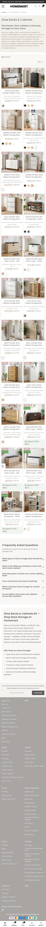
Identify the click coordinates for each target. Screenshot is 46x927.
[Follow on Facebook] (3, 910)
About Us (5, 704)
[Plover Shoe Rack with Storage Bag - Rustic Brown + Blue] (34, 204)
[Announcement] (23, 1)
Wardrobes (29, 823)
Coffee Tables (30, 759)
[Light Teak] (2, 399)
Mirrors (27, 827)
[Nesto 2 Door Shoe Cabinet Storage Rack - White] (34, 372)
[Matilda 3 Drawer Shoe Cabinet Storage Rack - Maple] (11, 120)
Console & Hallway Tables (34, 766)
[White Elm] (2, 441)
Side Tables (29, 762)
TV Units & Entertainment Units (33, 849)
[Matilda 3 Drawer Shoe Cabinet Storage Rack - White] (34, 120)
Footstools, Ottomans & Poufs (12, 777)
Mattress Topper (31, 807)
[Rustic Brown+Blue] (28, 231)
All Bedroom (29, 792)
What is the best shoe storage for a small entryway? (23, 588)
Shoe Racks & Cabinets (33, 869)
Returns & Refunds (8, 723)
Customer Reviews (8, 734)
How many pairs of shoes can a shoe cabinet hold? (23, 574)
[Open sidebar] (3, 466)
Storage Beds (30, 803)
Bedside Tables (30, 810)
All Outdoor (6, 889)
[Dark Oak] (25, 315)
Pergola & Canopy (8, 897)
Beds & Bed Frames (32, 795)
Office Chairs (6, 860)
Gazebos (5, 893)
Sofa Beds (5, 755)
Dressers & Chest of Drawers (32, 818)
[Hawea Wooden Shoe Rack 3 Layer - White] (34, 246)
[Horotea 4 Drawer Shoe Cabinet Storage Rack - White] (34, 501)
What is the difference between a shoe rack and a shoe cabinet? (23, 567)
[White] (35, 105)
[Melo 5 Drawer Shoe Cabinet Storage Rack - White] (11, 330)
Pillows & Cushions (31, 831)
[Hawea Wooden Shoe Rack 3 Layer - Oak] (11, 246)
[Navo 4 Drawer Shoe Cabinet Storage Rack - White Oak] (34, 330)
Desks (4, 849)
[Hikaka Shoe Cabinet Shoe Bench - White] (11, 501)
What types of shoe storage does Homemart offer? (23, 559)
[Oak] (32, 105)
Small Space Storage (32, 880)
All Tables (28, 751)
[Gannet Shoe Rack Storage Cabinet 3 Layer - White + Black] (11, 78)
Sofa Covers (6, 781)
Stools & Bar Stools (8, 799)
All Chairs (5, 792)
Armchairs (5, 759)
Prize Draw (5, 742)
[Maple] (28, 105)
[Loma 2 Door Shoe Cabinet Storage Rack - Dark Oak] (34, 288)
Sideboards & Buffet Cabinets (32, 855)
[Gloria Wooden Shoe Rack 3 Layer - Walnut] (34, 414)
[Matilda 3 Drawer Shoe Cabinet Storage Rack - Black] (34, 78)
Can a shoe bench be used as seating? (23, 581)
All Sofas (5, 751)
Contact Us (6, 708)
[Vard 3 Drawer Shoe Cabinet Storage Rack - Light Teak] (11, 372)
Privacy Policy (6, 712)
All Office (5, 845)
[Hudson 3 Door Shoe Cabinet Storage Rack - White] (11, 162)
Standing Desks (7, 853)
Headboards (29, 835)
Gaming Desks (7, 856)
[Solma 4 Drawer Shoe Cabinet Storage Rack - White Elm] (11, 414)
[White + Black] (2, 105)
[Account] (39, 6)
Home (4, 12)
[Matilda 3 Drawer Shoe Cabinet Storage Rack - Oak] (34, 162)
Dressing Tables (31, 814)
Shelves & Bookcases (9, 864)
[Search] (36, 6)
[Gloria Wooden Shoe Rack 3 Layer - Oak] (11, 458)
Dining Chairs (6, 795)
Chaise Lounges (7, 774)
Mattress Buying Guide (10, 727)
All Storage (29, 845)
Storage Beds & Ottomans (34, 873)
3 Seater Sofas (7, 766)
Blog (3, 738)
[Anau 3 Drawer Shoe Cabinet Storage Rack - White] (11, 288)
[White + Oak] (25, 357)
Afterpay (5, 730)
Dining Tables (30, 755)
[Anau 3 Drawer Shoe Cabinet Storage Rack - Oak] (11, 204)
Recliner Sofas (7, 770)
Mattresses (29, 799)
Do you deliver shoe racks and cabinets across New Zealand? (23, 595)
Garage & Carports (9, 901)
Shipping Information (9, 719)
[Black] (25, 105)
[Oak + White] (25, 529)
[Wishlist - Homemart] (20, 70)
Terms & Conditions (9, 715)
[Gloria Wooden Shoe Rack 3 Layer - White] (34, 458)
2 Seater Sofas (7, 762)
